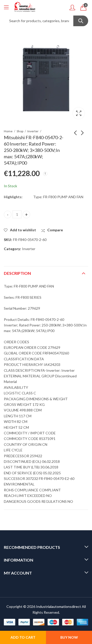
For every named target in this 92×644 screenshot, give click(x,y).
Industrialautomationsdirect (58, 606)
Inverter (33, 131)
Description (17, 273)
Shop (20, 131)
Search (80, 21)
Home (8, 131)
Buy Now (69, 637)
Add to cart (23, 637)
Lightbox (79, 113)
